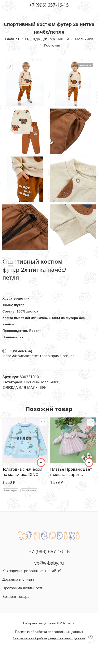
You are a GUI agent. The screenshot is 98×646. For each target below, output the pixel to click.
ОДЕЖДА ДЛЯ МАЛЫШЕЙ (47, 38)
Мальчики (84, 38)
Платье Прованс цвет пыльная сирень (71, 471)
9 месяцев (10, 490)
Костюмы (52, 45)
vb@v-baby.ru (49, 563)
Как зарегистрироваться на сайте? (31, 570)
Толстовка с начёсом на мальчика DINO (22, 471)
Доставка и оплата (18, 579)
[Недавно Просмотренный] (90, 637)
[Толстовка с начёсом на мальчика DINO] (25, 440)
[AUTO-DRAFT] (25, 83)
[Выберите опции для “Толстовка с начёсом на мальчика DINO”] (41, 462)
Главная (12, 38)
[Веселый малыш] (49, 535)
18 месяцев (29, 490)
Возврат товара (15, 596)
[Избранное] (8, 67)
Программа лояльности (23, 587)
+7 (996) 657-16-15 (49, 5)
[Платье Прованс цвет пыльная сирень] (73, 440)
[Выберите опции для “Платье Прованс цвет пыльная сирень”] (89, 462)
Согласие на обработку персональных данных (49, 638)
